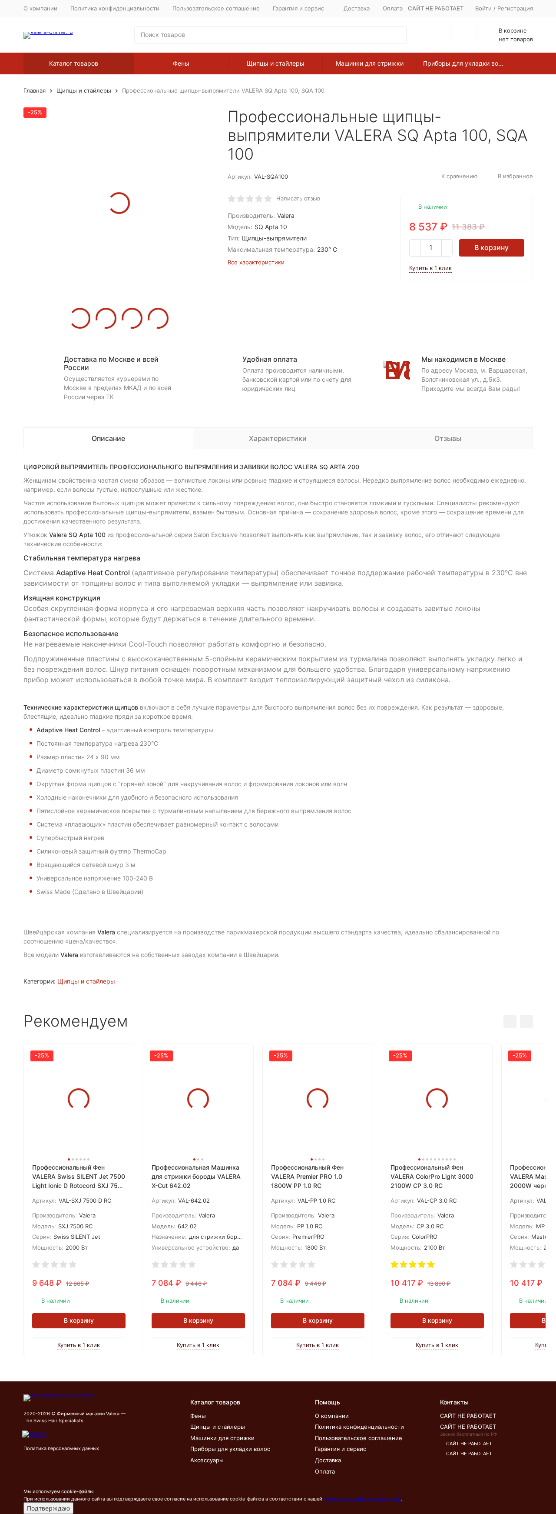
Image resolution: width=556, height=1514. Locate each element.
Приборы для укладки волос (466, 63)
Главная (34, 90)
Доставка (357, 8)
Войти (483, 8)
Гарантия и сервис (340, 1448)
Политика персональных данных (61, 1448)
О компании (40, 8)
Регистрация (515, 8)
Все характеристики (256, 262)
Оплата (393, 8)
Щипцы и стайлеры (275, 63)
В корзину (491, 247)
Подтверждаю (48, 1508)
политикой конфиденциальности (362, 1499)
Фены (181, 63)
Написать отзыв (298, 198)
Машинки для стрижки (370, 63)
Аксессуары (207, 1460)
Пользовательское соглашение (216, 8)
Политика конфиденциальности (114, 8)
